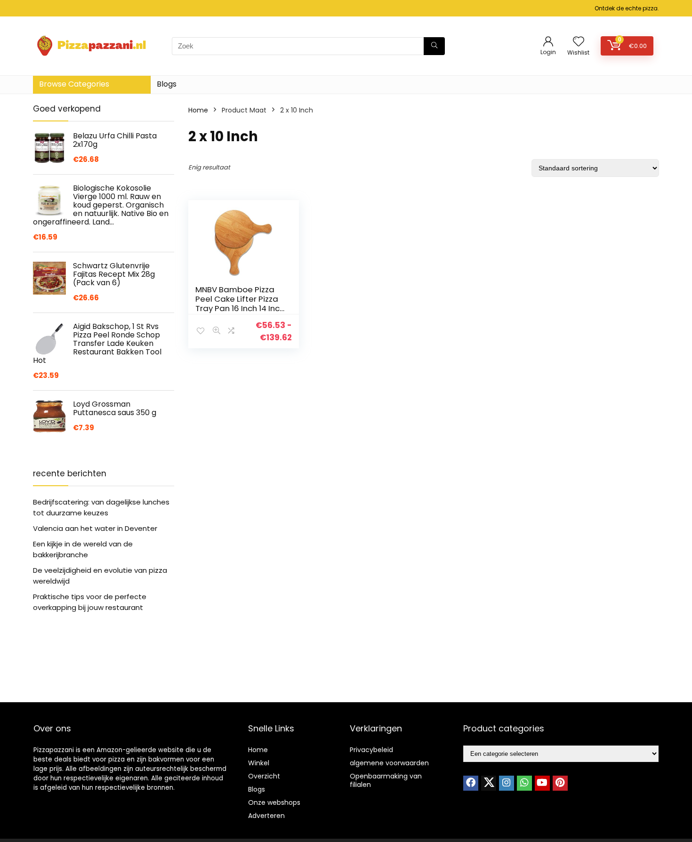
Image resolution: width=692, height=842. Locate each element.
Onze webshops (274, 802)
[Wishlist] (578, 42)
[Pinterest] (560, 783)
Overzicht (264, 776)
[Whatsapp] (524, 783)
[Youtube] (542, 783)
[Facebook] (470, 783)
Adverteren (266, 815)
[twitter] (488, 783)
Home (198, 110)
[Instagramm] (506, 783)
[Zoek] (434, 46)
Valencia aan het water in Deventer (95, 528)
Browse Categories (74, 84)
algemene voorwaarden (389, 763)
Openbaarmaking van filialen (386, 780)
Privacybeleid (371, 749)
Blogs (167, 84)
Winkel (258, 763)
